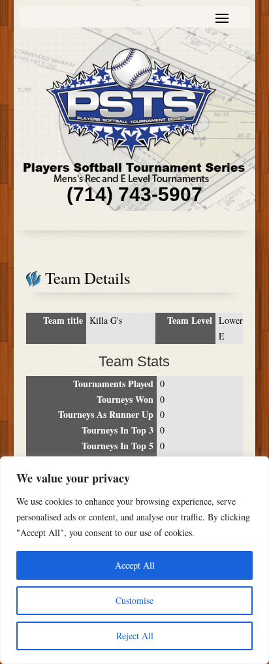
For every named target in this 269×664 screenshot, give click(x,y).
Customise (134, 600)
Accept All (135, 565)
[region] (134, 560)
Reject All (134, 635)
